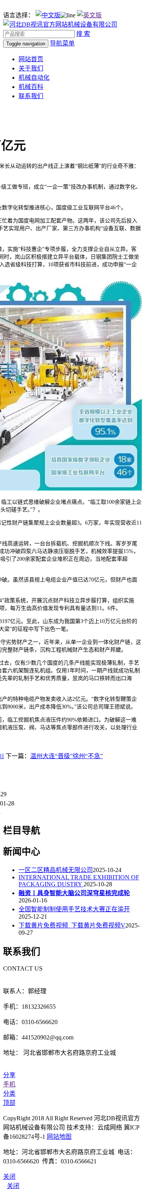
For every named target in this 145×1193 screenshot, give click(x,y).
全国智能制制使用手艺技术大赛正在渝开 (74, 909)
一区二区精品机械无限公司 (56, 870)
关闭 (13, 1186)
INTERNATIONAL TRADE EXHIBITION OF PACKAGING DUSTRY (79, 880)
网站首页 (31, 59)
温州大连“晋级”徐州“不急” (66, 756)
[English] (89, 15)
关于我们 (31, 68)
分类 (9, 1093)
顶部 (9, 1102)
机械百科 (31, 87)
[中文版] (48, 15)
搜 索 (83, 33)
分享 (9, 1075)
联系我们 (31, 96)
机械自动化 (34, 77)
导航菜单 (62, 43)
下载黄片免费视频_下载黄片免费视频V (72, 925)
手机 (9, 1084)
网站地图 (59, 1136)
